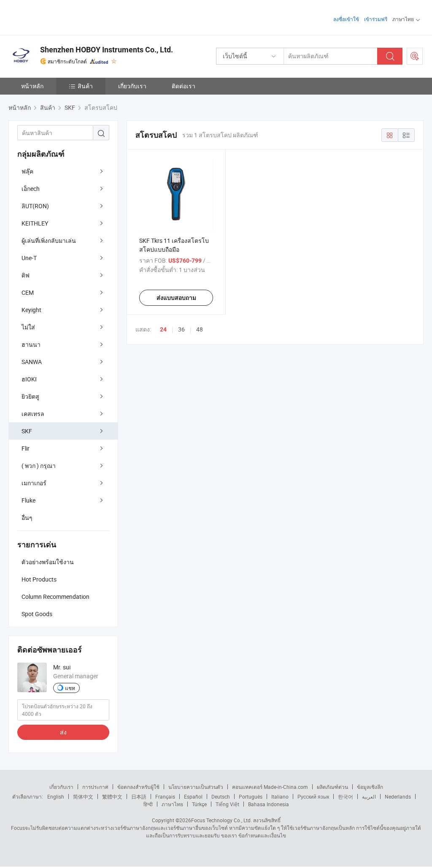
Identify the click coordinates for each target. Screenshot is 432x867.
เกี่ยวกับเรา (132, 86)
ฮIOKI (29, 379)
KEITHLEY (35, 223)
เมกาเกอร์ (34, 483)
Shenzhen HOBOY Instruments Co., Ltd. (106, 49)
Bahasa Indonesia (268, 804)
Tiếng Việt (227, 804)
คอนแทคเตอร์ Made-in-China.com (270, 786)
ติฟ (26, 275)
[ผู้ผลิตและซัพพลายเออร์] (62, 17)
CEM (28, 292)
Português (250, 796)
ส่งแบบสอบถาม (176, 297)
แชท (70, 688)
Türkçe (199, 804)
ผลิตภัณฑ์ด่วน (332, 786)
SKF (27, 431)
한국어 (345, 796)
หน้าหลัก (32, 86)
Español (193, 796)
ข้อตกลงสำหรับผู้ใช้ (138, 786)
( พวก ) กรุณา (39, 466)
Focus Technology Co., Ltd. (221, 820)
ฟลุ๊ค (27, 171)
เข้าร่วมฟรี (375, 19)
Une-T (29, 258)
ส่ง (63, 732)
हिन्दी (148, 804)
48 (199, 329)
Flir (26, 448)
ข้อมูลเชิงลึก (370, 786)
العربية (369, 796)
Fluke (28, 500)
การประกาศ (95, 786)
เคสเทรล (33, 414)
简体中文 (83, 796)
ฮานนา (31, 344)
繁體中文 (112, 796)
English (55, 796)
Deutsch (220, 796)
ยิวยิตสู (30, 396)
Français (165, 796)
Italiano (280, 796)
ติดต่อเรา (183, 86)
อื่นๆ (27, 518)
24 (163, 329)
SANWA (32, 362)
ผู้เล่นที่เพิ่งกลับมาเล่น (49, 240)
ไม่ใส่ (28, 327)
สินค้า (85, 86)
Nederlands (398, 796)
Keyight (31, 310)
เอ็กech (31, 189)
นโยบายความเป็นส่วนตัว (195, 786)
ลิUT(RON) (35, 206)
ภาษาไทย (172, 804)
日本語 (138, 796)
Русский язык (313, 796)
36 (181, 329)
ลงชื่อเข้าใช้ (346, 19)
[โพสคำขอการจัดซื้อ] (415, 56)
